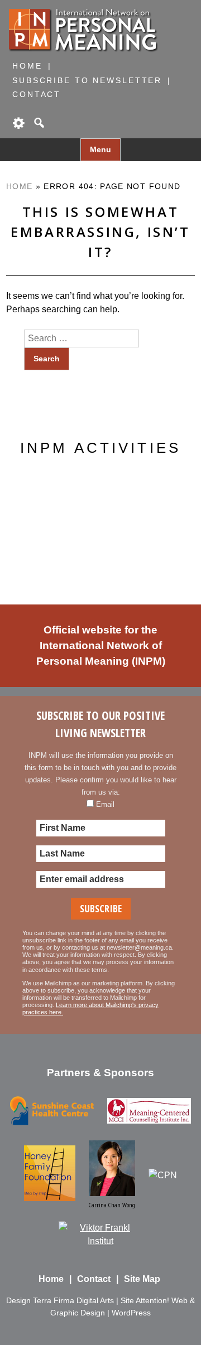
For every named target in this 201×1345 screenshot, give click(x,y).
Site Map (142, 1279)
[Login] (17, 122)
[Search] (38, 122)
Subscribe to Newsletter (87, 80)
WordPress (131, 1312)
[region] (100, 523)
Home (27, 65)
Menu (100, 150)
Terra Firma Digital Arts (73, 1300)
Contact (36, 94)
